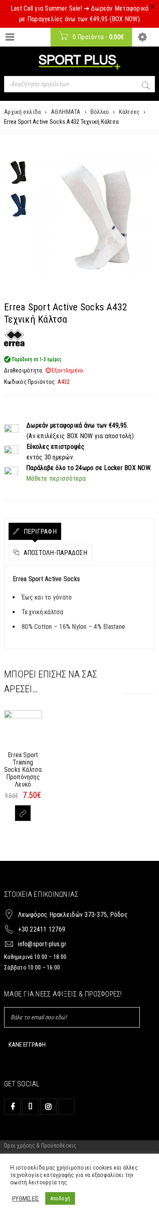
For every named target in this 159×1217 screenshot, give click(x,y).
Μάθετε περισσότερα (56, 478)
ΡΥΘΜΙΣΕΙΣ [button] (25, 1198)
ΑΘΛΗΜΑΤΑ (66, 112)
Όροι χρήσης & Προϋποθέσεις (40, 1145)
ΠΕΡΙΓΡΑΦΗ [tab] (39, 531)
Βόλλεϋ (100, 112)
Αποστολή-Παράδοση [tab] (54, 553)
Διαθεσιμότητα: (24, 370)
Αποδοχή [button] (60, 1198)
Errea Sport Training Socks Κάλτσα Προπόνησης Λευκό (23, 769)
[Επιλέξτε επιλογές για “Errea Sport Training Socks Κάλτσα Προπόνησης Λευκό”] (23, 813)
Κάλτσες (129, 112)
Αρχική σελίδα (22, 112)
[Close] (152, 6)
